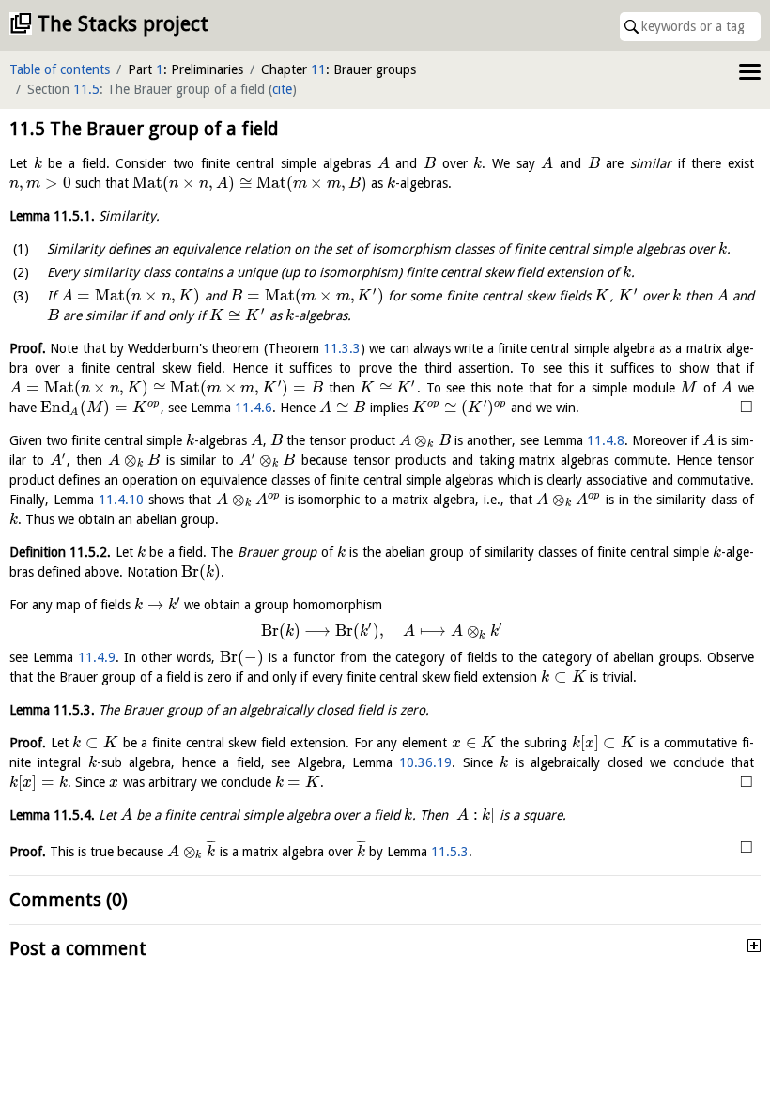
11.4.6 (253, 407)
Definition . (60, 552)
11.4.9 (97, 657)
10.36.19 (425, 762)
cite (282, 89)
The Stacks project (123, 24)
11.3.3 (342, 348)
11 (318, 69)
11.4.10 (121, 499)
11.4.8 (605, 440)
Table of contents (59, 69)
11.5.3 (450, 851)
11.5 (86, 89)
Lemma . (52, 215)
